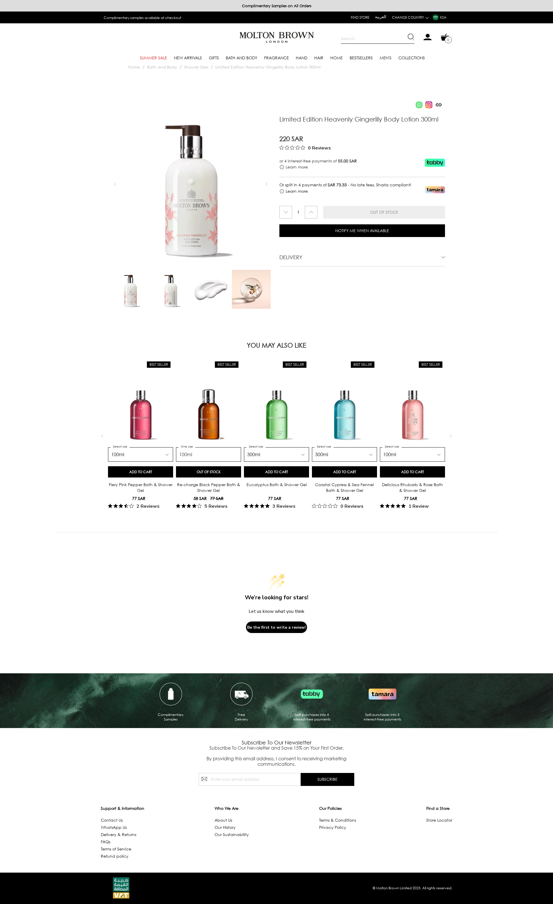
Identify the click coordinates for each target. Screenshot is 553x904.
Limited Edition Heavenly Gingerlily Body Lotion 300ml (268, 67)
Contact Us (112, 820)
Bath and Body (241, 57)
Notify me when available (362, 230)
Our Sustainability (232, 834)
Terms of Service (116, 848)
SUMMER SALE (153, 57)
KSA (443, 17)
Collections (411, 57)
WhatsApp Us (114, 827)
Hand (301, 57)
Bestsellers (361, 57)
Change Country (408, 17)
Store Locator (439, 820)
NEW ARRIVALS (188, 57)
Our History (225, 827)
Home (336, 57)
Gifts (214, 57)
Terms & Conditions (337, 820)
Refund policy (114, 856)
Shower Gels (196, 67)
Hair (318, 57)
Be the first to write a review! (276, 627)
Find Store (360, 17)
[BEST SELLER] (140, 410)
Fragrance (276, 57)
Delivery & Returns (118, 834)
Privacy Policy (332, 827)
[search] (377, 38)
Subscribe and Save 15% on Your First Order (139, 18)
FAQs (105, 841)
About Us (223, 820)
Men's (385, 57)
